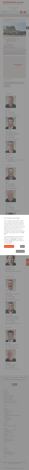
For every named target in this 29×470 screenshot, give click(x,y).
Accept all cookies (9, 246)
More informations (7, 243)
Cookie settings (20, 251)
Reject (22, 246)
